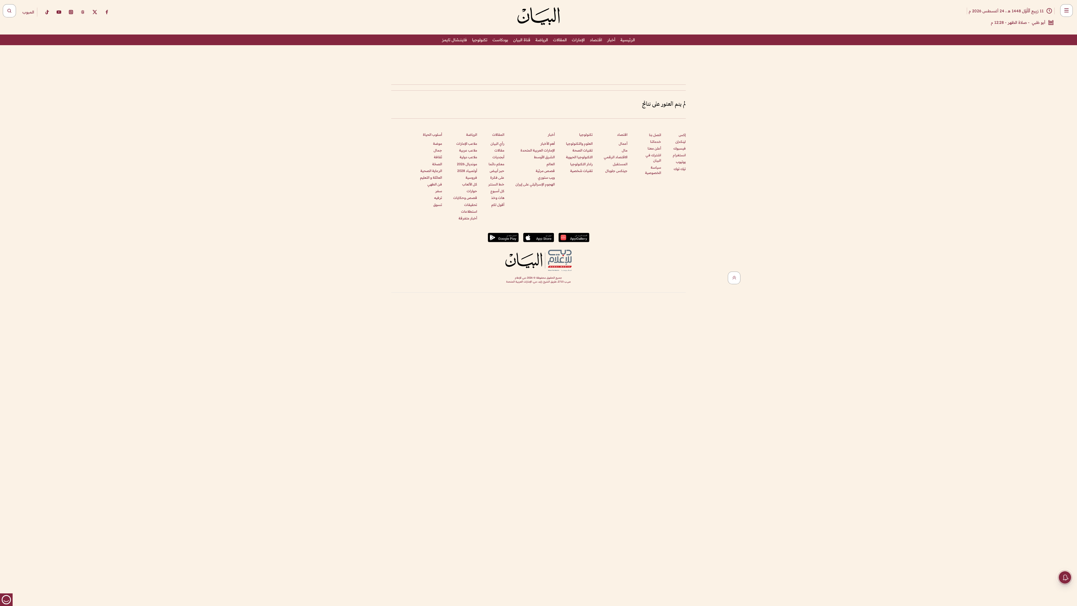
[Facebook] (106, 12)
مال (624, 150)
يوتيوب (681, 162)
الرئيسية (627, 39)
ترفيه (438, 198)
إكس (682, 135)
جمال (438, 150)
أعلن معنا (654, 148)
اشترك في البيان (653, 157)
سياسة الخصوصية (653, 170)
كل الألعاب (469, 184)
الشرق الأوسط (544, 157)
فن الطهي (434, 184)
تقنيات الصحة (582, 150)
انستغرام (679, 155)
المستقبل (620, 164)
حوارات (472, 191)
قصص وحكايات (465, 198)
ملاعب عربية (468, 150)
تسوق (437, 205)
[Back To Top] (734, 278)
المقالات (560, 39)
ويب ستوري (546, 177)
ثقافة (438, 157)
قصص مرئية (545, 171)
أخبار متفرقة (468, 218)
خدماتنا (655, 141)
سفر (438, 191)
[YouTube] (58, 12)
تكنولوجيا (479, 39)
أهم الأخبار (547, 143)
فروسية (471, 177)
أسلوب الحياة (432, 134)
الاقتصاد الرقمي (615, 157)
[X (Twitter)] (94, 12)
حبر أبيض (497, 171)
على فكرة (497, 177)
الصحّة (437, 164)
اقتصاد (596, 39)
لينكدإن (680, 141)
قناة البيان (521, 39)
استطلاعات (469, 211)
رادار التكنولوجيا (581, 164)
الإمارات (578, 39)
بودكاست (500, 39)
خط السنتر (496, 184)
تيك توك (680, 169)
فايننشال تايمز (454, 39)
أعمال (623, 143)
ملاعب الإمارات (466, 143)
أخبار (611, 39)
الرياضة (541, 39)
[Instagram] (70, 12)
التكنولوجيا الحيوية (579, 157)
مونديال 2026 (467, 164)
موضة (437, 143)
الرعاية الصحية (431, 171)
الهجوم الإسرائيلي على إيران (535, 184)
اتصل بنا (655, 135)
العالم (551, 164)
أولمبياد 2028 (467, 171)
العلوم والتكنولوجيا (579, 143)
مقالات (499, 150)
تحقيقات (470, 205)
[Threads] (82, 12)
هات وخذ (497, 198)
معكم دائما (496, 164)
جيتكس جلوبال (616, 171)
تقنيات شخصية (581, 171)
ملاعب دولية (468, 157)
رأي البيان (497, 143)
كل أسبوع (497, 191)
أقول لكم (497, 205)
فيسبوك (679, 148)
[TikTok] (46, 12)
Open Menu (1066, 10)
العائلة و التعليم (431, 177)
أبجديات (498, 157)
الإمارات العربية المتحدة (538, 150)
